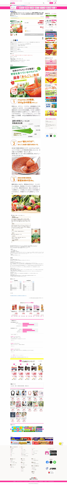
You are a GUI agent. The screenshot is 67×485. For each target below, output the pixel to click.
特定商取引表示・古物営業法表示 (33, 481)
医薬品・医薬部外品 (23, 454)
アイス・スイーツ (12, 453)
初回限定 (26, 7)
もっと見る (51, 26)
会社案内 (45, 481)
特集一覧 (12, 460)
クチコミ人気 (42, 7)
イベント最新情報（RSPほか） (35, 460)
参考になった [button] (12, 340)
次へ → (22, 355)
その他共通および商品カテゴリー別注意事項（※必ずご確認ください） (19, 295)
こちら (20, 49)
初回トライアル (12, 467)
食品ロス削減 (48, 7)
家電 (32, 449)
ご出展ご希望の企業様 (51, 481)
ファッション (33, 448)
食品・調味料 (12, 448)
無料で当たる (21, 7)
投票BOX (22, 468)
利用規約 (14, 481)
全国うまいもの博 (12, 461)
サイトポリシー (26, 481)
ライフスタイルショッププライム (14, 16)
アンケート (22, 469)
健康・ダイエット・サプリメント (24, 453)
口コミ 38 (43, 16)
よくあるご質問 (34, 469)
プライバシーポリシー (20, 481)
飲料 (11, 454)
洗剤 (21, 448)
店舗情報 (33, 473)
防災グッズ (37, 7)
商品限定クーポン (23, 460)
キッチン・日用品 (23, 449)
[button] (17, 7)
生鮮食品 (12, 449)
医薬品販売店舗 (41, 481)
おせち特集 (32, 7)
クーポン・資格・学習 (34, 453)
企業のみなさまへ (34, 468)
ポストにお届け (55, 7)
